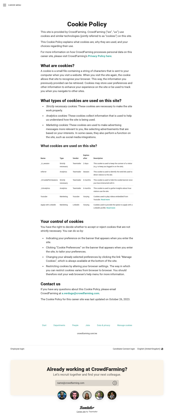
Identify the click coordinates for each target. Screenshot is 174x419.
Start (44, 325)
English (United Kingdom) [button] (148, 349)
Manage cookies (124, 325)
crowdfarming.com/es (87, 333)
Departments (59, 325)
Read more (105, 200)
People (75, 325)
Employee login (17, 349)
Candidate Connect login (124, 349)
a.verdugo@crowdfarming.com (80, 293)
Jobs (87, 325)
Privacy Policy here (99, 56)
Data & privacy (103, 325)
